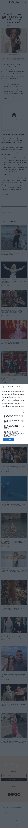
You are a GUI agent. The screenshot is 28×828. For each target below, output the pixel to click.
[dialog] (14, 414)
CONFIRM (8, 439)
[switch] (22, 416)
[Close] (25, 387)
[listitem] (14, 413)
